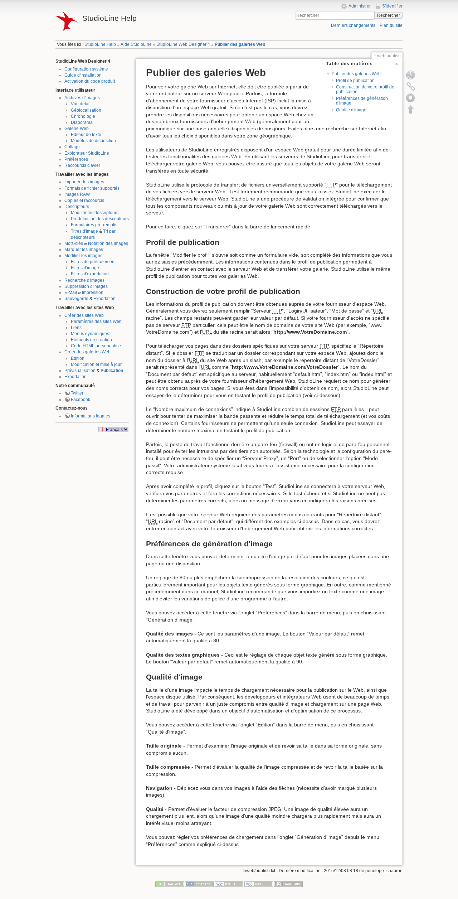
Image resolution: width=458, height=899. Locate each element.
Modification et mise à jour (96, 364)
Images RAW (77, 194)
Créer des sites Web (84, 315)
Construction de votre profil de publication (365, 89)
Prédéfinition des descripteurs (100, 218)
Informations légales (90, 416)
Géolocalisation (86, 110)
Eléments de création (91, 339)
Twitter (77, 393)
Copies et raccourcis (84, 200)
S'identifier (392, 6)
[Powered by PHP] (199, 883)
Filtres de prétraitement (93, 261)
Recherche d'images (84, 280)
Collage (72, 146)
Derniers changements (353, 25)
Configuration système (86, 69)
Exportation (104, 298)
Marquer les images (83, 249)
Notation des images (108, 243)
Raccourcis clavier (82, 165)
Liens (76, 327)
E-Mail (70, 292)
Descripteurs (76, 206)
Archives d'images (82, 97)
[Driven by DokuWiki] (288, 883)
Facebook (80, 399)
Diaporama (82, 122)
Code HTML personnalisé (96, 345)
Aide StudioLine (136, 44)
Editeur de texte (86, 134)
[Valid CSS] (258, 883)
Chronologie (83, 116)
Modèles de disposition (93, 140)
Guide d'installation (83, 75)
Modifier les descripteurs (94, 212)
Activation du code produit (89, 81)
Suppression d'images (86, 286)
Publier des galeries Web (240, 44)
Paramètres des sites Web (96, 321)
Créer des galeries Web (87, 351)
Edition (77, 358)
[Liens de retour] (410, 86)
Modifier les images (83, 255)
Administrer (360, 6)
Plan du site (391, 25)
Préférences (76, 159)
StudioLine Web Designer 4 (183, 44)
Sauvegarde (76, 298)
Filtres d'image (85, 267)
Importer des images (84, 181)
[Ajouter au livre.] (410, 97)
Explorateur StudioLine (86, 153)
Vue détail (81, 103)
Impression (92, 292)
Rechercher (388, 15)
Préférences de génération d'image (362, 101)
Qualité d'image (351, 109)
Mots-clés (73, 243)
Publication (112, 370)
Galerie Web (76, 128)
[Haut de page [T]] (410, 109)
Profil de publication (355, 80)
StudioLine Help (100, 44)
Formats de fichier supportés (92, 188)
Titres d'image (84, 231)
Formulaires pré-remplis (94, 224)
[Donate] (169, 883)
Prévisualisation (80, 370)
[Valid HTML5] (229, 883)
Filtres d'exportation (90, 273)
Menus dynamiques (90, 333)
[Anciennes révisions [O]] (410, 75)
